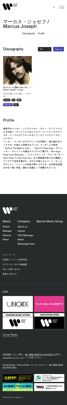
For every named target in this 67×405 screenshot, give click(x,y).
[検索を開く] (54, 7)
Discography (29, 34)
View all (58, 49)
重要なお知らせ (10, 273)
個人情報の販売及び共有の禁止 (39, 354)
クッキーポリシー (39, 365)
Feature (7, 235)
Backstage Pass (26, 244)
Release (7, 231)
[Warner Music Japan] (10, 210)
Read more (8, 105)
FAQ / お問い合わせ (12, 269)
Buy (16, 105)
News (6, 239)
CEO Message (25, 235)
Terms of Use (23, 365)
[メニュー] (61, 7)
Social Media (10, 334)
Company (24, 221)
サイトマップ (9, 254)
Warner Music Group (49, 221)
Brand (6, 221)
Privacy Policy (9, 365)
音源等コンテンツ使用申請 (15, 259)
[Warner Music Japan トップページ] (10, 6)
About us (22, 227)
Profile (41, 34)
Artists (6, 227)
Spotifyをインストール (13, 357)
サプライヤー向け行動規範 (15, 264)
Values (21, 231)
